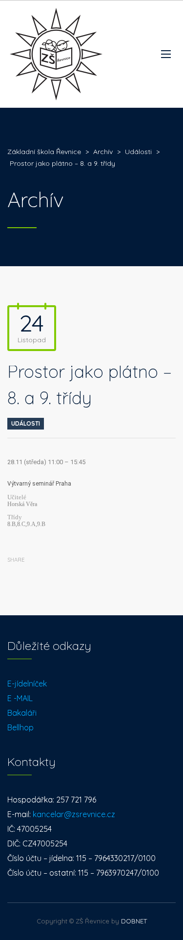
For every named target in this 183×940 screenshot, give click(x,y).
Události (25, 423)
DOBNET (134, 921)
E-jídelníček (27, 683)
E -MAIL (20, 698)
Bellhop (20, 727)
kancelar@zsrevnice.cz (74, 814)
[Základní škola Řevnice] (56, 54)
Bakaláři (22, 713)
